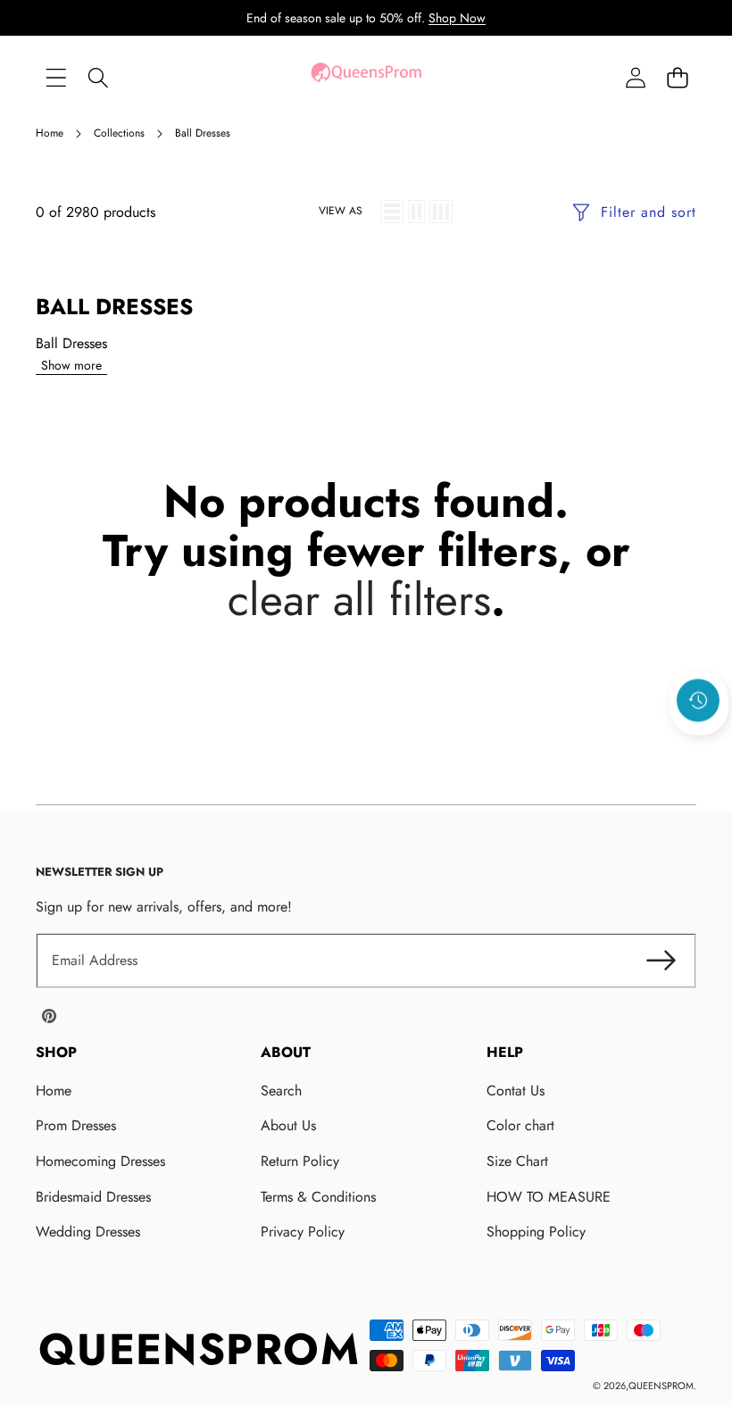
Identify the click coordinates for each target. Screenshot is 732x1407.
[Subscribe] (660, 960)
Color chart (520, 1125)
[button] (677, 77)
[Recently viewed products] (698, 700)
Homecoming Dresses (100, 1161)
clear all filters (359, 599)
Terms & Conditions (318, 1196)
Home (53, 1090)
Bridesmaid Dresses (93, 1196)
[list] (391, 211)
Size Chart (517, 1161)
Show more (71, 365)
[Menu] (56, 77)
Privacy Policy (303, 1231)
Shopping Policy (536, 1231)
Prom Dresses (76, 1125)
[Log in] (635, 77)
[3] (441, 211)
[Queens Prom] (366, 77)
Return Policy (300, 1161)
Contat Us (516, 1090)
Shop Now (457, 18)
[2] (416, 211)
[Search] (98, 77)
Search (281, 1090)
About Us (288, 1125)
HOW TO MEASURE (549, 1196)
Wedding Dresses (88, 1231)
